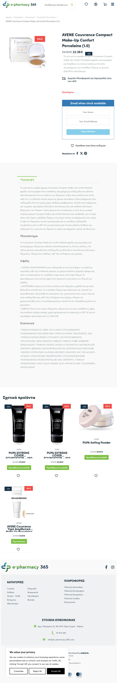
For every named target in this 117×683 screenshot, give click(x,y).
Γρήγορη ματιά (19, 442)
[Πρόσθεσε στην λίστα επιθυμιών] (19, 475)
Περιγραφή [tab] (27, 179)
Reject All (37, 671)
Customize (18, 671)
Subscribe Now (88, 131)
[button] (43, 65)
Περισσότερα (19, 541)
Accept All (55, 671)
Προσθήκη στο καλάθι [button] (19, 467)
